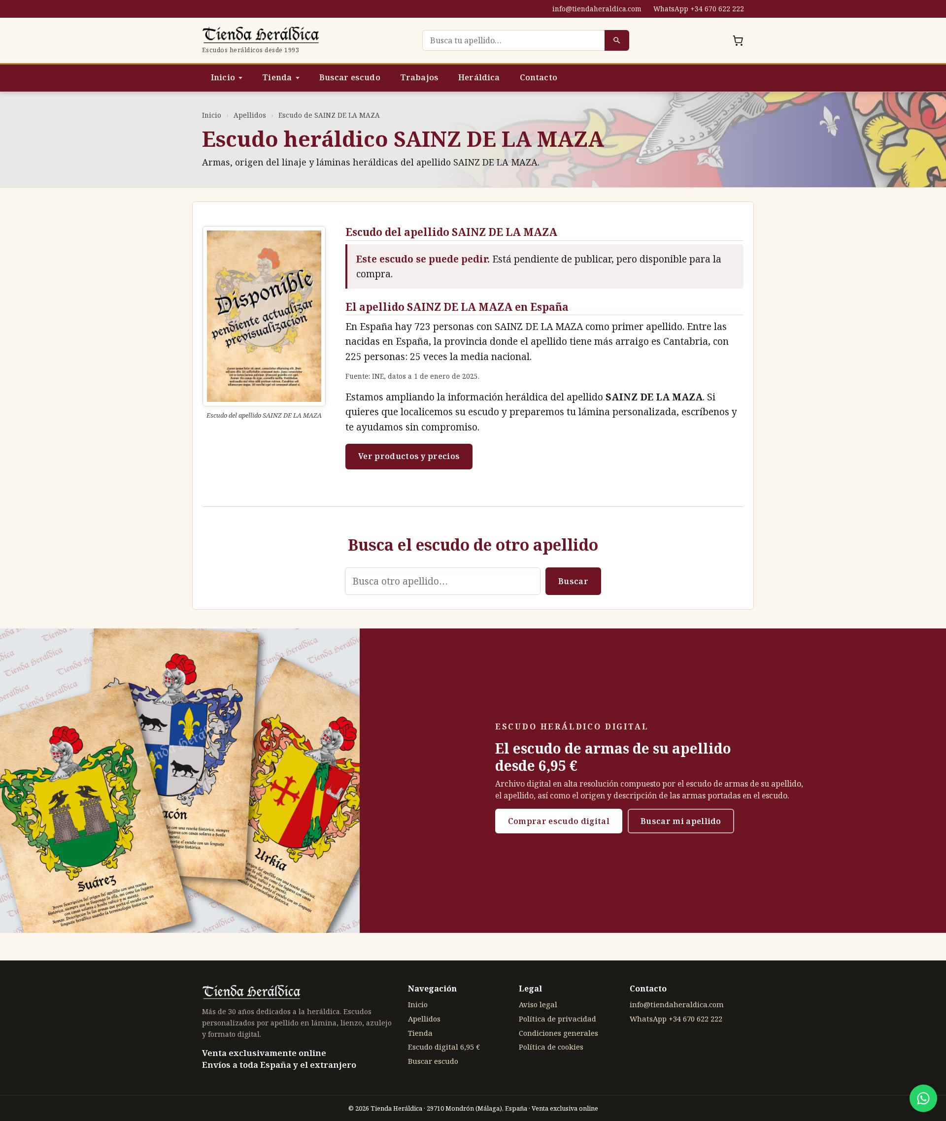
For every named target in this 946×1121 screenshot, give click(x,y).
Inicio (223, 77)
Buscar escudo (349, 77)
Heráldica (479, 77)
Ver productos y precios (409, 456)
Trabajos (419, 77)
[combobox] (513, 40)
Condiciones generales (558, 1033)
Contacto (538, 77)
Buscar (573, 581)
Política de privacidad (557, 1018)
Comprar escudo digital (558, 821)
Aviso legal (538, 1004)
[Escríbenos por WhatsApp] (923, 1098)
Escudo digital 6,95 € (444, 1047)
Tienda (277, 77)
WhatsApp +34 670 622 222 (698, 8)
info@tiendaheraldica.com (597, 8)
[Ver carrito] (738, 40)
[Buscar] (617, 40)
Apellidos (250, 115)
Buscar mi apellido (681, 821)
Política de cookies (551, 1047)
